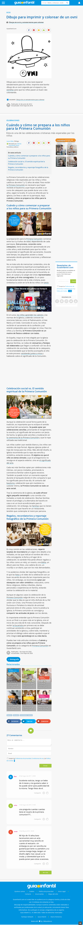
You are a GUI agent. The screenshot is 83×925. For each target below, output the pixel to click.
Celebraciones (12, 120)
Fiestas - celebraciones (13, 670)
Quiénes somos (19, 891)
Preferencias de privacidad (23, 758)
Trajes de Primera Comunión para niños (43, 684)
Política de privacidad (46, 891)
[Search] (67, 3)
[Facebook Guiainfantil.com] (57, 301)
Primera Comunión (34, 239)
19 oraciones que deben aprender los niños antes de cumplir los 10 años (13, 704)
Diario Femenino (56, 917)
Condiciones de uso (38, 758)
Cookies (32, 891)
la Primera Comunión (16, 185)
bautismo (11, 483)
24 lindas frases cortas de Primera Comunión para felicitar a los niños (44, 704)
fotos (17, 574)
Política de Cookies (62, 291)
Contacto (28, 894)
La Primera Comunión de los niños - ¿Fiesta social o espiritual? (28, 705)
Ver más (45, 872)
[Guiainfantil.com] (24, 4)
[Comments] (49, 30)
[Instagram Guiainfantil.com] (66, 301)
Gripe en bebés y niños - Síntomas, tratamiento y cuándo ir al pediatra (72, 160)
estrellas (10, 90)
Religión (11, 696)
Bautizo (9, 715)
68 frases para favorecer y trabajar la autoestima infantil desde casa (72, 147)
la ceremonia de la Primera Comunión (23, 437)
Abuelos (16, 715)
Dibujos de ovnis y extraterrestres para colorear (26, 22)
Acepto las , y (66, 288)
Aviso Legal (62, 891)
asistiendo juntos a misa (31, 353)
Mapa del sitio (53, 894)
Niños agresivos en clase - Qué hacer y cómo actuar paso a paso (61, 159)
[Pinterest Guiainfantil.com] (61, 301)
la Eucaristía (18, 625)
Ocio (8, 12)
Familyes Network (27, 917)
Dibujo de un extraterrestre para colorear (30, 100)
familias (35, 506)
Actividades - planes (26, 715)
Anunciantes (39, 894)
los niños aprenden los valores (30, 315)
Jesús (46, 282)
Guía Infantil (42, 917)
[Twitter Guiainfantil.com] (71, 301)
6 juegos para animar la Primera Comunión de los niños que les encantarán (28, 681)
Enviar (45, 765)
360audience (47, 921)
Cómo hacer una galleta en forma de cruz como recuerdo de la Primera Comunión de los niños (13, 680)
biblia (43, 562)
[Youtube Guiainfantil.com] (75, 301)
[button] (8, 3)
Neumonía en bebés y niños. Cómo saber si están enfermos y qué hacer (61, 146)
